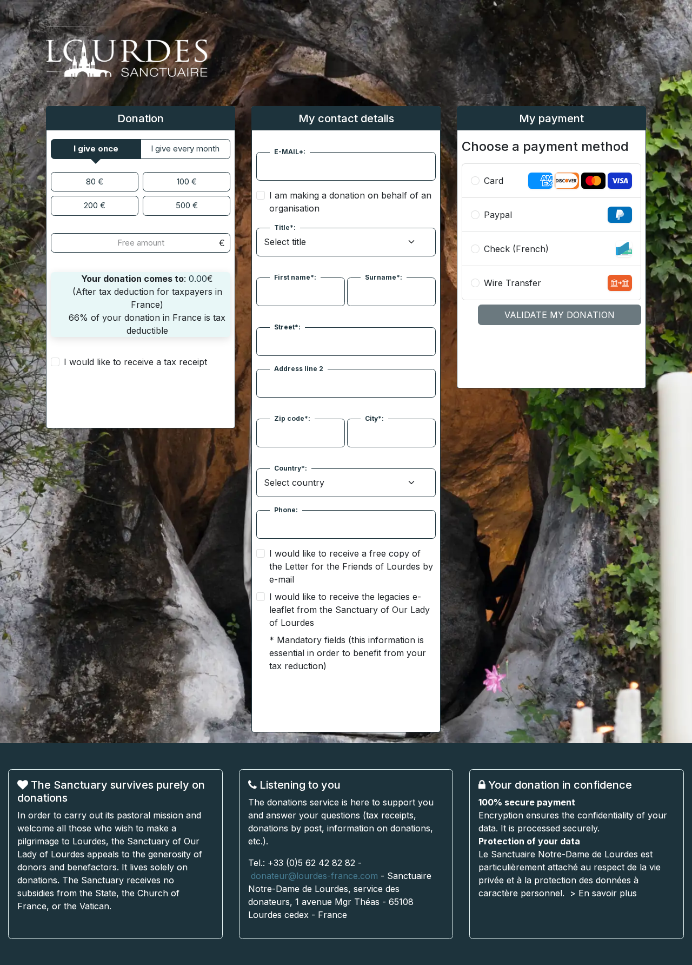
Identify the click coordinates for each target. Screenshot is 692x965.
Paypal (498, 214)
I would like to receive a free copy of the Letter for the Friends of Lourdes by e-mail (351, 566)
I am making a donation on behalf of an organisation (350, 202)
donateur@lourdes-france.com (314, 875)
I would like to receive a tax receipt (135, 361)
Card (493, 180)
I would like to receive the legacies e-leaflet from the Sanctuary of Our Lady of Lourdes (349, 609)
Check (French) (516, 248)
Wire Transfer (512, 282)
